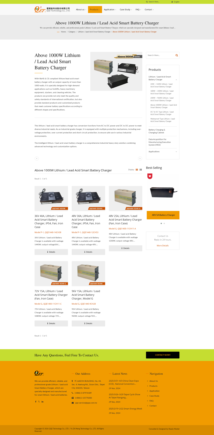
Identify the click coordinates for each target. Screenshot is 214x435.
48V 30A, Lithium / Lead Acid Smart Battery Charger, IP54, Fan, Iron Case (86, 221)
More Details (163, 245)
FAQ (138, 9)
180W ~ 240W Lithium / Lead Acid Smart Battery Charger (162, 92)
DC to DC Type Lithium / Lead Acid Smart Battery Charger (162, 113)
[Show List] (140, 169)
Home (63, 32)
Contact (149, 9)
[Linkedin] (42, 401)
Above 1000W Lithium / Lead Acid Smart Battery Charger (135, 32)
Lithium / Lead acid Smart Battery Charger (94, 32)
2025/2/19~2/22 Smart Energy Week (125, 408)
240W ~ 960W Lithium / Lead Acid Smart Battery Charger (162, 99)
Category (71, 32)
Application (109, 9)
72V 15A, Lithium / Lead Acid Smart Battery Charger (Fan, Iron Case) (51, 294)
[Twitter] (39, 401)
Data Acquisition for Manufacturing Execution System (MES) (160, 142)
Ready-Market (174, 429)
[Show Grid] (136, 169)
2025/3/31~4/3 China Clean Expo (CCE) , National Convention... (124, 382)
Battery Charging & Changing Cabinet (157, 131)
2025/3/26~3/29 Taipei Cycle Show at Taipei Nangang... (124, 396)
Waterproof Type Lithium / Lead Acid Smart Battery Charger (162, 120)
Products (94, 9)
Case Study (125, 9)
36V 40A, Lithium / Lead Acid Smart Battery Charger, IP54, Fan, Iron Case (49, 221)
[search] (147, 2)
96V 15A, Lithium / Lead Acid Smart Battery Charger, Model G (86, 294)
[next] (140, 158)
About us (80, 9)
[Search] (176, 55)
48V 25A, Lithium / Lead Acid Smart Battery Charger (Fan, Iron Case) (125, 219)
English (176, 2)
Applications (154, 152)
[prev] (37, 158)
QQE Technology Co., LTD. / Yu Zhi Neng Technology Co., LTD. (72, 429)
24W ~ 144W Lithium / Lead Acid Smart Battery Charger (161, 85)
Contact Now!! (162, 355)
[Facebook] (35, 401)
